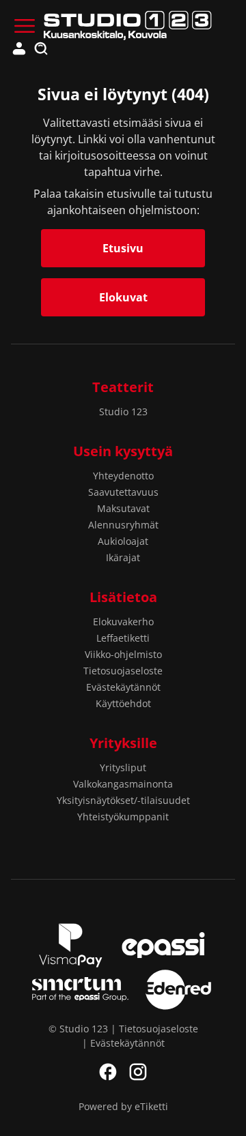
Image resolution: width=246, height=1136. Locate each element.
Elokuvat (123, 297)
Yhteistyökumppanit (123, 816)
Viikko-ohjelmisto (123, 654)
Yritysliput (123, 767)
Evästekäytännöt (123, 687)
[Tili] (19, 49)
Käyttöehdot (123, 703)
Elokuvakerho (123, 621)
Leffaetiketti (123, 637)
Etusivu (123, 248)
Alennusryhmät (123, 524)
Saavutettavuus (123, 491)
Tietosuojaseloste (123, 670)
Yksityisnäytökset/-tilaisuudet (123, 800)
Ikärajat (123, 557)
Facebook (108, 1072)
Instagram (138, 1072)
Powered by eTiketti (123, 1106)
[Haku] (41, 49)
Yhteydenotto (123, 475)
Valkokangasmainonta (123, 783)
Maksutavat (123, 508)
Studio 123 (123, 411)
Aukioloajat (123, 541)
